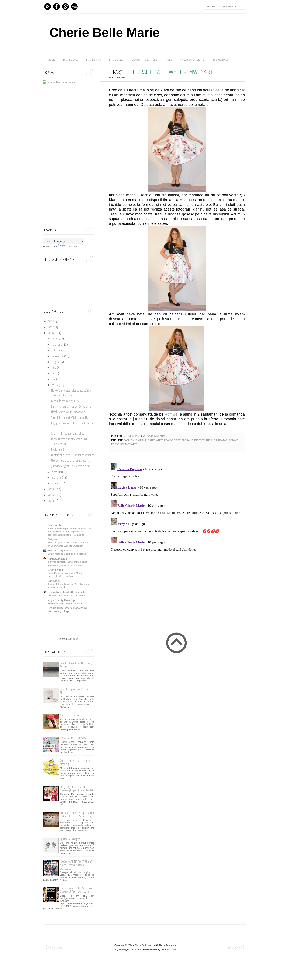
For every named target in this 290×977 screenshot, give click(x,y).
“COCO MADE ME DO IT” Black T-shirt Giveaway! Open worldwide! (76, 865)
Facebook (56, 6)
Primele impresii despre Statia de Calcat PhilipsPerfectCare (77, 814)
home (51, 60)
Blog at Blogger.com (124, 949)
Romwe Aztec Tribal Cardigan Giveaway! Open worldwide (76, 890)
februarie (57, 477)
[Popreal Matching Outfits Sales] (59, 82)
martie (55, 472)
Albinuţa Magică (57, 558)
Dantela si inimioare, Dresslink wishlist (72, 455)
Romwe (171, 414)
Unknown (133, 436)
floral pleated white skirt (199, 440)
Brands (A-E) (70, 60)
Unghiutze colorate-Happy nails (66, 592)
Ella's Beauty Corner (60, 550)
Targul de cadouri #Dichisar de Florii (70, 417)
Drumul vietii (55, 569)
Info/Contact (220, 60)
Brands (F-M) (93, 60)
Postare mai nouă (111, 633)
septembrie (58, 356)
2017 (51, 327)
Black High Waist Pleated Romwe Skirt (71, 406)
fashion (129, 440)
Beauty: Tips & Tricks (144, 60)
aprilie (55, 385)
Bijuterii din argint (70, 839)
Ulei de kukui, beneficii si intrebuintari (71, 460)
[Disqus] (177, 515)
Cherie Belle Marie (104, 32)
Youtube (74, 6)
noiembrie (57, 344)
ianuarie (56, 483)
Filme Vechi (54, 525)
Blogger (74, 639)
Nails (169, 60)
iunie (55, 373)
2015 (51, 489)
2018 (51, 321)
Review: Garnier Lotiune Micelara (65, 603)
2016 (51, 333)
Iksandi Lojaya (168, 949)
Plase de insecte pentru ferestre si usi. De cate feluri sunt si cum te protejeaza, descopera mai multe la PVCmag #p (69, 531)
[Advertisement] (172, 598)
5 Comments (157, 436)
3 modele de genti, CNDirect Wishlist (70, 466)
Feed (47, 6)
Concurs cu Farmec (70, 715)
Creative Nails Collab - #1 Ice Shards (67, 595)
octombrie (57, 350)
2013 (51, 501)
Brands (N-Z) (116, 60)
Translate (71, 246)
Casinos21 (54, 580)
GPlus (65, 6)
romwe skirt (128, 444)
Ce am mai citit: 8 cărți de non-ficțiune (67, 554)
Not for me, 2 (57, 449)
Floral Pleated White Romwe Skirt (157, 440)
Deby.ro (52, 539)
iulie (54, 367)
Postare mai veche (241, 633)
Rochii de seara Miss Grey (65, 401)
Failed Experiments (192, 60)
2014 (51, 495)
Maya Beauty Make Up (61, 600)
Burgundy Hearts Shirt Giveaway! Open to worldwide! (76, 788)
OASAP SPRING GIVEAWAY (73, 738)
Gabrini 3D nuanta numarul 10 (67, 433)
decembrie (57, 339)
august (56, 362)
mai (54, 379)
